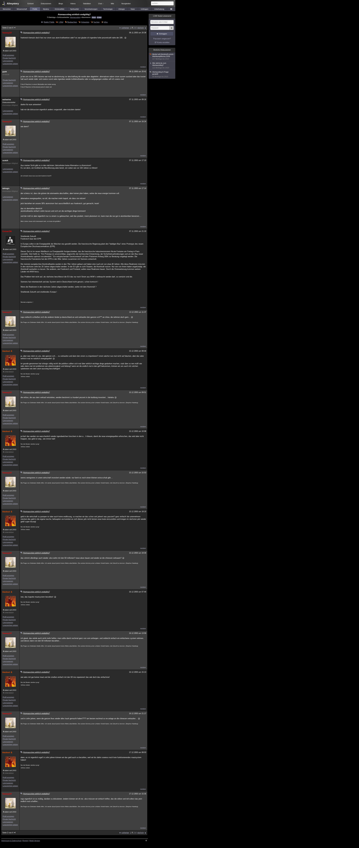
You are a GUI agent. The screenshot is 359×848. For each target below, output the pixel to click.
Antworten (85, 22)
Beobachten (72, 22)
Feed (93, 17)
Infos (106, 22)
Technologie (108, 9)
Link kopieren (8, 61)
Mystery (46, 9)
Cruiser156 (7, 231)
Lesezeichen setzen (10, 64)
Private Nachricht (9, 58)
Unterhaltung (159, 9)
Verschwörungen (91, 9)
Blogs (61, 4)
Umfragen (144, 9)
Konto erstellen (163, 42)
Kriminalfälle (59, 9)
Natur (133, 9)
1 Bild (61, 22)
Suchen (96, 22)
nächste (140, 28)
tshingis (5, 188)
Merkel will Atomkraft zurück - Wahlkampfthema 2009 (163, 56)
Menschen (7, 9)
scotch (5, 160)
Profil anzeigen (8, 55)
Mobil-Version (34, 841)
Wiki (112, 4)
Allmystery (13, 3)
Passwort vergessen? (162, 39)
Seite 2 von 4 (7, 28)
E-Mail (99, 17)
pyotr (4, 72)
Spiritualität (74, 9)
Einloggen (163, 34)
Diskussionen (46, 4)
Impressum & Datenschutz (11, 841)
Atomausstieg (75, 17)
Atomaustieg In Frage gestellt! (160, 74)
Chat (100, 4)
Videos (73, 4)
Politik (35, 9)
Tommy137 (7, 33)
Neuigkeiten (126, 4)
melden (143, 67)
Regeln (25, 841)
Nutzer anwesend (162, 16)
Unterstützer (9, 372)
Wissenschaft (22, 9)
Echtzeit (30, 4)
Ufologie (121, 9)
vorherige (125, 28)
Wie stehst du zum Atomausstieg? (160, 65)
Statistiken (87, 4)
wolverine (6, 100)
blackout (6, 351)
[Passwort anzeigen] (171, 29)
